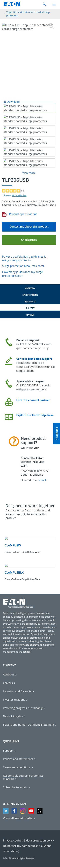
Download (13, 102)
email (42, 480)
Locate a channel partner (33, 400)
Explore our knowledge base (35, 415)
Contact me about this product (29, 226)
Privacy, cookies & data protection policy (28, 840)
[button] (29, 240)
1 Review (6, 195)
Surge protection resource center (23, 266)
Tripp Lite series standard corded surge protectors (28, 14)
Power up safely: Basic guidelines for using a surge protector (25, 258)
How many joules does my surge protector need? (22, 274)
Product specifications (22, 214)
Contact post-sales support (34, 359)
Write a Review (19, 195)
